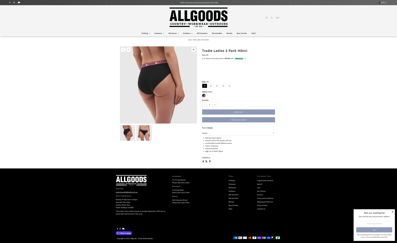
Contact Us (261, 209)
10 (211, 86)
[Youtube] (18, 2)
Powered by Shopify (145, 238)
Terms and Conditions (265, 198)
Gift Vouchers (202, 33)
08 (204, 86)
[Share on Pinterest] (210, 162)
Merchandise (217, 33)
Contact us (206, 157)
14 (223, 86)
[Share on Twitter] (206, 162)
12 (217, 86)
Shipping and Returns (265, 202)
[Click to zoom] (193, 49)
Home (190, 40)
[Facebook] (10, 2)
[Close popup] (392, 211)
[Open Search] (267, 18)
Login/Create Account (265, 180)
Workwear (173, 33)
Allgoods (133, 238)
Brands (229, 33)
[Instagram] (14, 2)
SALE (254, 33)
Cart (258, 188)
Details (204, 133)
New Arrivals (242, 33)
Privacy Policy (262, 205)
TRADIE (210, 128)
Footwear (158, 33)
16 (229, 86)
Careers (260, 195)
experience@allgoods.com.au (127, 192)
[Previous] (106, 2)
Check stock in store (238, 120)
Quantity (205, 100)
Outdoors (187, 33)
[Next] (290, 2)
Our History (261, 191)
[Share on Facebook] (203, 162)
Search (259, 184)
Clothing (145, 33)
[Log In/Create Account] (272, 18)
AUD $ (383, 2)
